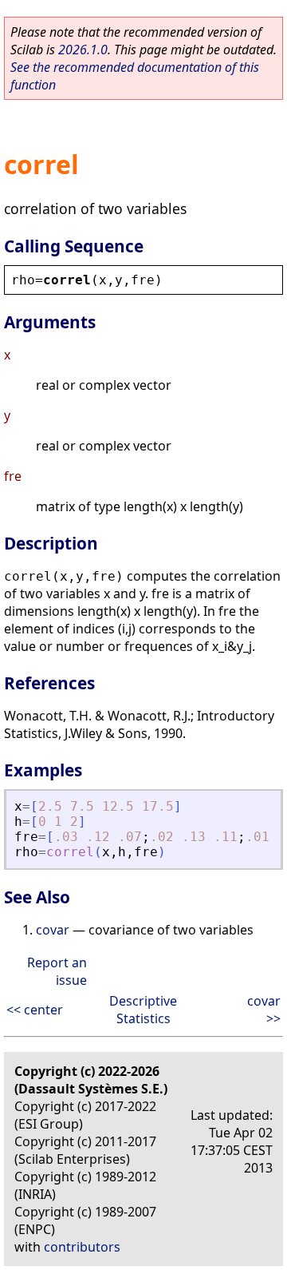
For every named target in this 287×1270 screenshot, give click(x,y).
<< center (34, 1009)
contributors (82, 1247)
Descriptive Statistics (143, 1009)
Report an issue (57, 971)
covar (52, 930)
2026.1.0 (83, 49)
